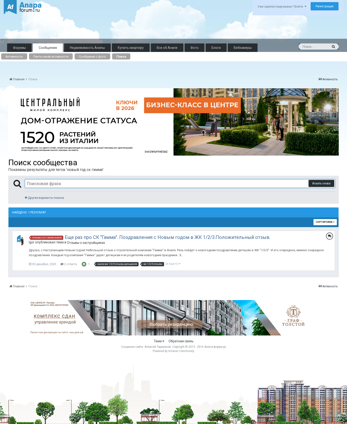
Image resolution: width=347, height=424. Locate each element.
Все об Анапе (167, 48)
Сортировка (324, 222)
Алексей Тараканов (157, 346)
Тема (158, 341)
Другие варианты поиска (45, 197)
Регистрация (325, 6)
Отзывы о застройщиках (86, 243)
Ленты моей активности (50, 56)
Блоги (216, 48)
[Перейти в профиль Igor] (21, 240)
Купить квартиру (131, 48)
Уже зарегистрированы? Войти (281, 6)
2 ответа (70, 264)
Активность (14, 56)
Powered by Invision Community (173, 351)
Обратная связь (181, 341)
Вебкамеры (243, 48)
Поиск (121, 56)
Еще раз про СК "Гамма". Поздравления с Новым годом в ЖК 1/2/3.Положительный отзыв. (167, 237)
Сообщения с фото (92, 56)
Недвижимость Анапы (87, 48)
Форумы (19, 48)
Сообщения (48, 48)
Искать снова (321, 183)
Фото (194, 48)
